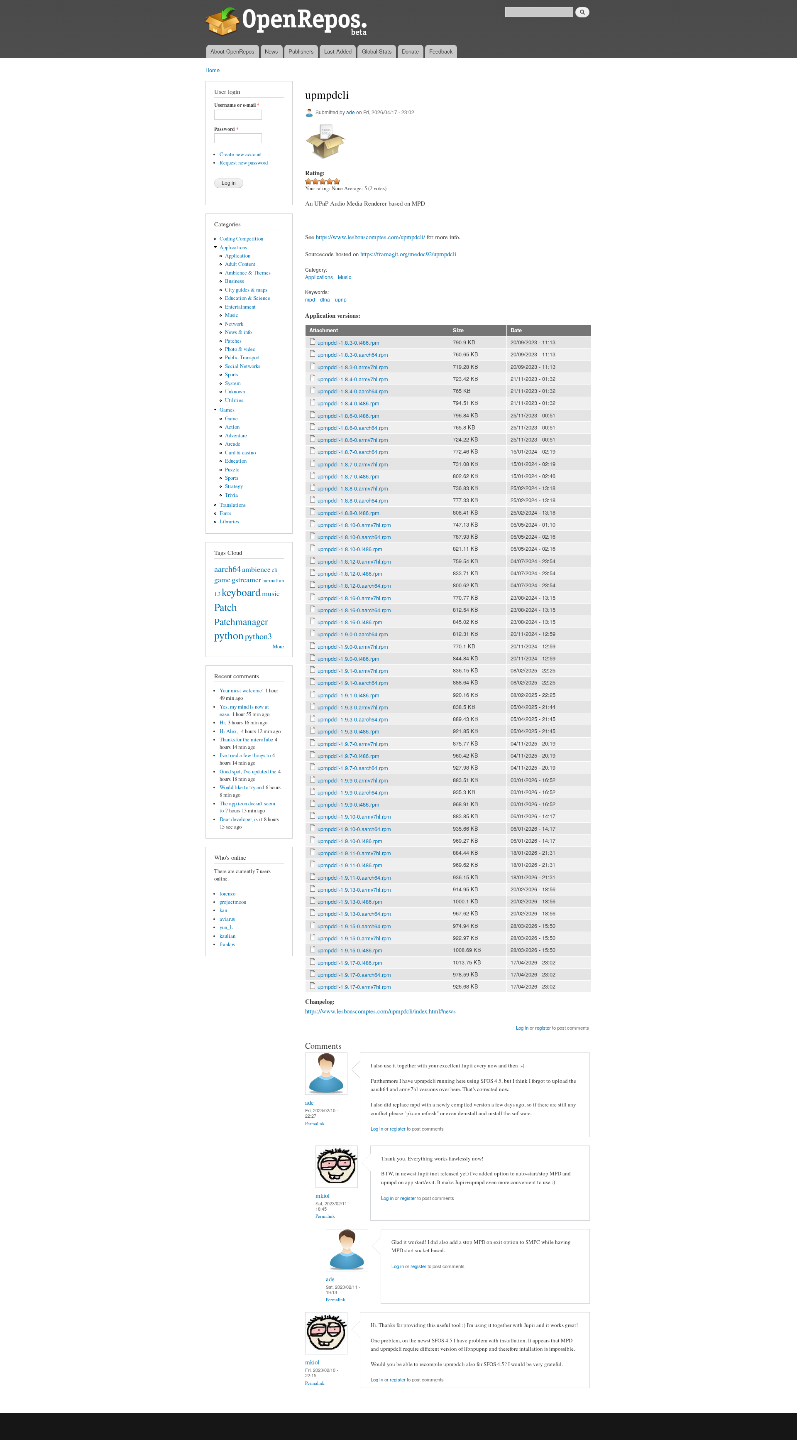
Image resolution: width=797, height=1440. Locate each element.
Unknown (235, 391)
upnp (341, 299)
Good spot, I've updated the (248, 771)
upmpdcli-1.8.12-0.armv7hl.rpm (354, 561)
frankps (227, 944)
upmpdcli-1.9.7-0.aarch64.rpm (353, 768)
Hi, (223, 722)
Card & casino (240, 452)
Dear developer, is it (241, 819)
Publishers (301, 51)
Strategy (234, 486)
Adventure (236, 435)
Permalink (315, 1123)
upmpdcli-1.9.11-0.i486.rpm (350, 865)
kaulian (227, 936)
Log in (522, 1027)
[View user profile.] (326, 1093)
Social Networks (242, 366)
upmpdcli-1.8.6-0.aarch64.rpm (353, 428)
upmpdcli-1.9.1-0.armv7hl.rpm (353, 671)
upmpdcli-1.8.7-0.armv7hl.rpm (353, 464)
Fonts (225, 513)
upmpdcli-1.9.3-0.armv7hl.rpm (353, 707)
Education (236, 460)
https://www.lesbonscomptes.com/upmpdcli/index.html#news (380, 1011)
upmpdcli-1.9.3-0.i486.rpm (348, 731)
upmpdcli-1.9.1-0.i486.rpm (348, 695)
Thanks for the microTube (246, 739)
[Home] (287, 22)
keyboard (241, 592)
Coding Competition (241, 238)
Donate (410, 51)
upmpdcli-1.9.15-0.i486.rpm (350, 950)
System (233, 383)
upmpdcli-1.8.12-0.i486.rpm (350, 573)
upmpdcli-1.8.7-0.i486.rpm (348, 476)
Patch (225, 607)
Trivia (231, 494)
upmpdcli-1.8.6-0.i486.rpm (348, 415)
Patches (233, 340)
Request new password (244, 162)
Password (226, 129)
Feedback (441, 51)
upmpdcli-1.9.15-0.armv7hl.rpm (354, 938)
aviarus (227, 918)
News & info (238, 332)
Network (234, 323)
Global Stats (377, 51)
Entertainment (240, 306)
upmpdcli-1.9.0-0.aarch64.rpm (353, 634)
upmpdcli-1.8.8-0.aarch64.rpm (353, 500)
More (278, 646)
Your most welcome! (242, 690)
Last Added (338, 51)
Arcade (232, 443)
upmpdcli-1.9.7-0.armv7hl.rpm (353, 744)
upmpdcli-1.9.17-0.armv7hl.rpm (354, 987)
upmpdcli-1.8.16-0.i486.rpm (350, 622)
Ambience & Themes (248, 272)
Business (234, 281)
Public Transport (242, 357)
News (271, 51)
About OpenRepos (232, 51)
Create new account (241, 154)
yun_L (226, 927)
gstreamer (246, 579)
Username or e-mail (236, 105)
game (222, 579)
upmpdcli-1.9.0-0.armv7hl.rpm (353, 646)
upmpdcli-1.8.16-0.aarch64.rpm (354, 610)
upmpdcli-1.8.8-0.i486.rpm (348, 513)
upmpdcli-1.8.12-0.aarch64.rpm (354, 585)
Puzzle (232, 469)
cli (275, 570)
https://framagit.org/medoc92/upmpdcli (408, 254)
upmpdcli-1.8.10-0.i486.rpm (350, 549)
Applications (233, 247)
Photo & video (240, 349)
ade (350, 111)
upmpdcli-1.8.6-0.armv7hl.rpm (353, 440)
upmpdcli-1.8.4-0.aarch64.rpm (353, 391)
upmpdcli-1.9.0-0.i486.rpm (348, 658)
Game (231, 418)
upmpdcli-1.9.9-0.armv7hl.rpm (353, 780)
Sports (231, 374)
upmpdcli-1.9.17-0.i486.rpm (350, 963)
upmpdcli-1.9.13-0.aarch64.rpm (354, 913)
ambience (256, 569)
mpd (310, 299)
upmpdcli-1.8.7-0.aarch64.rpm (353, 452)
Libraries (229, 521)
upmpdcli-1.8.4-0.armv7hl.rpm (353, 379)
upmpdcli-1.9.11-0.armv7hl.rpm (354, 853)
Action (232, 426)
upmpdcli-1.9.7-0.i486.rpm (348, 756)
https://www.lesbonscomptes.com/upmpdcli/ (370, 237)
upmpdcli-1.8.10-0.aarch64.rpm (354, 537)
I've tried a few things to (245, 755)
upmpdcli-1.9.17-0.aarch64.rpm (354, 975)
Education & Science (247, 298)
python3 (258, 636)
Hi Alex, (230, 731)
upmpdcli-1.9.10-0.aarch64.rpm (354, 829)
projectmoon (233, 901)
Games (227, 409)
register (543, 1027)
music (271, 593)
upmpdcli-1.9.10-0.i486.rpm (350, 841)
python (229, 635)
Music (231, 315)
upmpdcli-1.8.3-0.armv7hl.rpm (353, 367)
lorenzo (227, 893)
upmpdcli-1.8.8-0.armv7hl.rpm (353, 488)
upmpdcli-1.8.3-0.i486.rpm (348, 342)
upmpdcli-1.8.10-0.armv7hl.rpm (354, 525)
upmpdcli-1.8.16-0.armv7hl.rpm (354, 598)
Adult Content (240, 263)
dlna (325, 299)
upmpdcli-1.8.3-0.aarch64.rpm (353, 354)
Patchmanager (241, 621)
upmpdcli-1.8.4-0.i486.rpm (348, 403)
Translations (233, 504)
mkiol (322, 1195)
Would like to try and (242, 787)
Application (237, 255)
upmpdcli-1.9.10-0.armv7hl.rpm (354, 816)
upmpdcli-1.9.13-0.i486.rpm (350, 901)
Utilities (234, 400)
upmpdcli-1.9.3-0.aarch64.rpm (353, 719)
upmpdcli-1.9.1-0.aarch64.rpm (353, 683)
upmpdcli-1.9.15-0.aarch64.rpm (354, 926)
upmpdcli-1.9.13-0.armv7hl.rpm (354, 889)
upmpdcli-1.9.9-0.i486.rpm (348, 804)
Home (212, 70)
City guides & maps (246, 289)
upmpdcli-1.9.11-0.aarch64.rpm (354, 877)
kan (223, 910)
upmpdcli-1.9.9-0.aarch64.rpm (353, 792)
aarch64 (227, 568)
